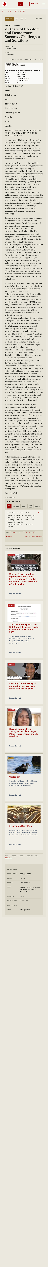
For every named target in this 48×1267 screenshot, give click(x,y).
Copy (39, 513)
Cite (15, 59)
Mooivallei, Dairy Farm (20, 826)
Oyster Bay (14, 777)
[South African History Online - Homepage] (4, 4)
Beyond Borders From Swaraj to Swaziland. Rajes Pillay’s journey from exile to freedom (23, 733)
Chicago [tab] (37, 506)
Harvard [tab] (16, 506)
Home (3, 11)
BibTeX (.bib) (17, 533)
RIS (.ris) (30, 533)
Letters (23, 11)
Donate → (8, 858)
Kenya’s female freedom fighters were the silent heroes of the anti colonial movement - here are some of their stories (23, 579)
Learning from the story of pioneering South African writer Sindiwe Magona (22, 686)
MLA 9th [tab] (30, 506)
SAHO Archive (13, 11)
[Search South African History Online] (20, 4)
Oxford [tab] (24, 506)
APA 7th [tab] (9, 506)
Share (41, 59)
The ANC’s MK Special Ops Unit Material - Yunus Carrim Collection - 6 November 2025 (24, 628)
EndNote (9, 536)
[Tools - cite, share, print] (26, 4)
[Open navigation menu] (43, 4)
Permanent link (30, 59)
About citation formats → (33, 536)
